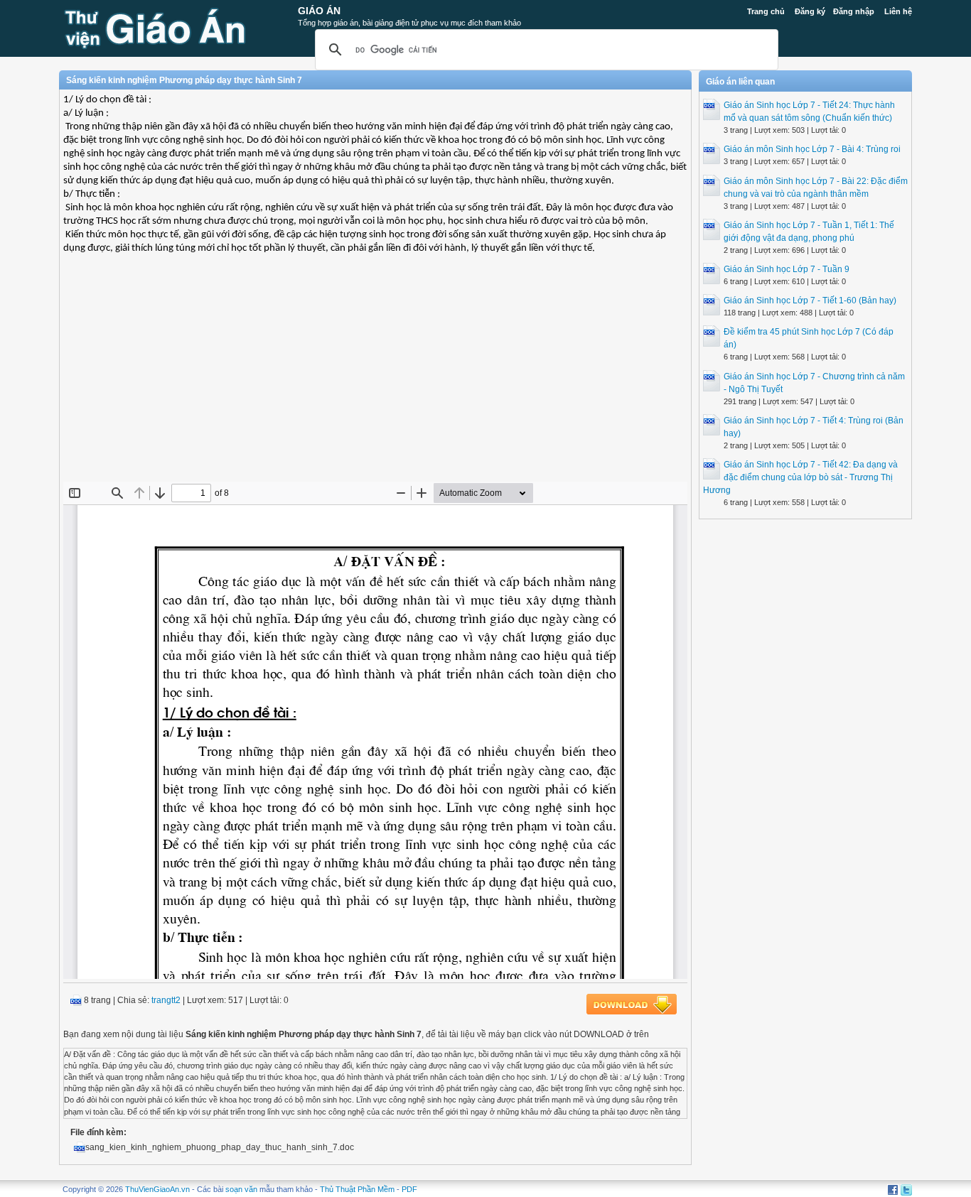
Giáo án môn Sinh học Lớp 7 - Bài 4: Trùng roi (812, 149)
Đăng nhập (853, 11)
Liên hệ (898, 11)
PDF (409, 1189)
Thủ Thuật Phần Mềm (357, 1189)
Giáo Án (319, 10)
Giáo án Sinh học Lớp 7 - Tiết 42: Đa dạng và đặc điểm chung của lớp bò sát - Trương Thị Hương (800, 477)
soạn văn (241, 1189)
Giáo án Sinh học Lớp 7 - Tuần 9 (786, 269)
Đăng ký (810, 11)
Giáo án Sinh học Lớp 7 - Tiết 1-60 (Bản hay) (810, 300)
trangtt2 (166, 1000)
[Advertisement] (375, 378)
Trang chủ (766, 11)
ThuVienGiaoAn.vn (157, 1189)
